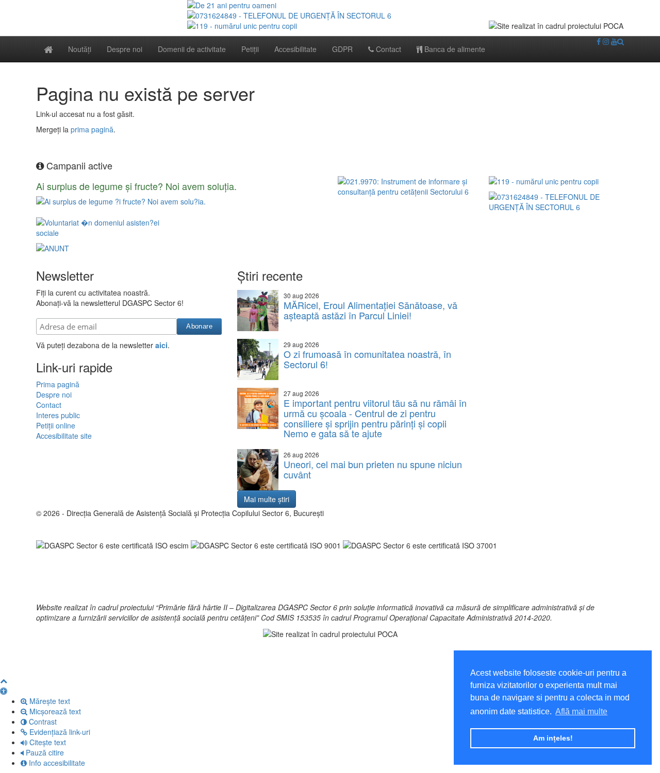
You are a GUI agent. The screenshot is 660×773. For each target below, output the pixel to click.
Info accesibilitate (56, 763)
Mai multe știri (266, 499)
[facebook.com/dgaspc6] (599, 41)
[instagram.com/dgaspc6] (606, 41)
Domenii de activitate (192, 49)
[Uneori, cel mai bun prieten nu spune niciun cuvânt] (257, 469)
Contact (387, 49)
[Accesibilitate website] (3, 690)
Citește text (46, 742)
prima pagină (92, 129)
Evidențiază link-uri (58, 732)
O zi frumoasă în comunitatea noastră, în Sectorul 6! (367, 359)
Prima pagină (57, 384)
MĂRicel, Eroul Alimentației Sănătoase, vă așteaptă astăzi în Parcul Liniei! (370, 310)
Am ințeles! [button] (553, 738)
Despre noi (124, 49)
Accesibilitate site (64, 436)
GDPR (342, 49)
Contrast (42, 721)
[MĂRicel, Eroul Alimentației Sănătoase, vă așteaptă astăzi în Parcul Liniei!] (257, 310)
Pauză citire (44, 752)
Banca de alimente (453, 49)
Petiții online (55, 425)
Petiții (250, 49)
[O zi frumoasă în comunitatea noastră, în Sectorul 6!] (257, 359)
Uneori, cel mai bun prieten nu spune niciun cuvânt (373, 469)
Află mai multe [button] (581, 711)
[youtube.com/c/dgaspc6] (614, 41)
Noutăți (79, 49)
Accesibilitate (295, 49)
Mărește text (48, 701)
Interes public (58, 415)
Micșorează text (54, 711)
